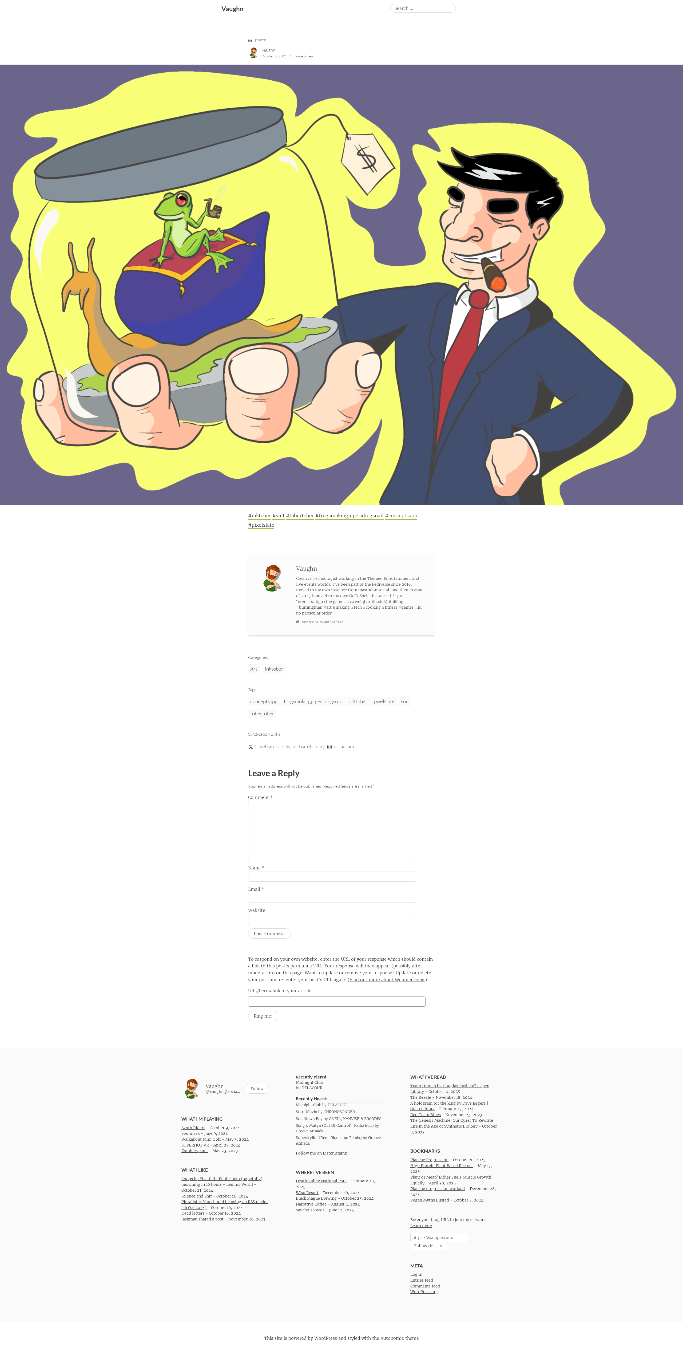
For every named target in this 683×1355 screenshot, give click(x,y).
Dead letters (192, 1213)
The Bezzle (420, 1097)
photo (260, 39)
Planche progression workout (437, 1188)
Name (256, 867)
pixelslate (384, 701)
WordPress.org (424, 1291)
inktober (358, 701)
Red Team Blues (425, 1114)
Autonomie (392, 1338)
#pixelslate (261, 525)
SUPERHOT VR (195, 1145)
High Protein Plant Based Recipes (441, 1165)
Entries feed (421, 1280)
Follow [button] (257, 1088)
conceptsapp (263, 701)
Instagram (343, 746)
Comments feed (425, 1286)
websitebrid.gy (275, 746)
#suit (278, 516)
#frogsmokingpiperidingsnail (349, 516)
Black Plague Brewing (316, 1198)
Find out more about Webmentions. (387, 979)
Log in (416, 1274)
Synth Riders (193, 1127)
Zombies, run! (194, 1150)
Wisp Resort (307, 1192)
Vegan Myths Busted (429, 1200)
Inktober (274, 668)
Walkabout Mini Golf (201, 1139)
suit (405, 701)
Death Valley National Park (321, 1181)
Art (253, 668)
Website (256, 910)
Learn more (421, 1225)
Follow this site (428, 1245)
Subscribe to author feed (322, 622)
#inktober (259, 516)
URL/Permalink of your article (279, 990)
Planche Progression (429, 1159)
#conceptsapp (401, 516)
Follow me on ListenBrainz (321, 1153)
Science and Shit (196, 1195)
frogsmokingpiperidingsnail (313, 701)
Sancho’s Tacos (310, 1209)
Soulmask (190, 1133)
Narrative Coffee (311, 1204)
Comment (260, 797)
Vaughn (232, 9)
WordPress (325, 1338)
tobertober (262, 713)
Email (256, 889)
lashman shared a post (202, 1219)
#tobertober (300, 516)
